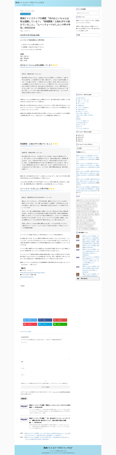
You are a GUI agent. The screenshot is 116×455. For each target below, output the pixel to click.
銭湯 (78, 200)
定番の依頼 (81, 98)
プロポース (80, 208)
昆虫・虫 (80, 223)
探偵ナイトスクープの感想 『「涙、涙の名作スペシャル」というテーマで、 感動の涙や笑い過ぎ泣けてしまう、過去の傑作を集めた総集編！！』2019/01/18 (49, 420)
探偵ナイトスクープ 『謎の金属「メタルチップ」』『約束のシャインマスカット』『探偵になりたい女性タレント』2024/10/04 (87, 157)
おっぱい (80, 228)
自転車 (79, 211)
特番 (78, 117)
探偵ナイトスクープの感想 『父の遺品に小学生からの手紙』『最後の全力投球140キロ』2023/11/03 (90, 241)
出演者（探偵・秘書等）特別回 (84, 115)
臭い (79, 226)
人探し (86, 214)
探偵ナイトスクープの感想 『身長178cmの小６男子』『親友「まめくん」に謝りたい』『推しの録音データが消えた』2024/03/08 (88, 173)
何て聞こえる (89, 208)
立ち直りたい (87, 217)
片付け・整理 (95, 214)
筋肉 (86, 223)
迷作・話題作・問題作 (82, 113)
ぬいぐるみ (93, 206)
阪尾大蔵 (80, 206)
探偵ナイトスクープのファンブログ (29, 3)
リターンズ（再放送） (82, 120)
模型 (89, 203)
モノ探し (80, 214)
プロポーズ (95, 200)
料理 (91, 226)
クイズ (84, 226)
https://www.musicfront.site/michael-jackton (32, 272)
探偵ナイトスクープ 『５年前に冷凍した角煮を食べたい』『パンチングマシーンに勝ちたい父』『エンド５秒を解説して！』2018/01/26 (90, 260)
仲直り (79, 217)
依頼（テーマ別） (83, 100)
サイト (22, 374)
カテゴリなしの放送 (26, 331)
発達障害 (94, 228)
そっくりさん (86, 200)
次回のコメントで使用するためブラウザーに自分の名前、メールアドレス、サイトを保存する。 (44, 383)
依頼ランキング (83, 111)
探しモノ (81, 103)
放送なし (79, 126)
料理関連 (81, 105)
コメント (23, 342)
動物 (91, 220)
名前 (22, 361)
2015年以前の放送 (81, 122)
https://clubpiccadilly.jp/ (26, 277)
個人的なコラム (80, 124)
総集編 (78, 119)
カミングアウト (81, 203)
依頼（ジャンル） (83, 101)
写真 (86, 206)
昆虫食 (86, 228)
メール (22, 368)
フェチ (92, 223)
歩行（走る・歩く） (82, 220)
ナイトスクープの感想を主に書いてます (58, 450)
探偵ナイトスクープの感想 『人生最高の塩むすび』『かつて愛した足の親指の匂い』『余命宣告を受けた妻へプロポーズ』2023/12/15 (88, 188)
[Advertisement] (45, 129)
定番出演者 (82, 109)
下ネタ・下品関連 (83, 107)
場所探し (95, 211)
